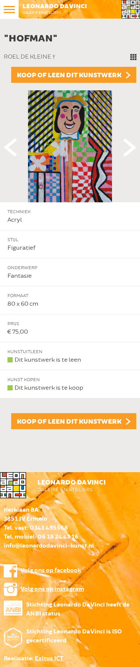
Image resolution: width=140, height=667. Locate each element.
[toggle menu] (9, 9)
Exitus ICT (49, 659)
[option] (70, 229)
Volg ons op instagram (52, 589)
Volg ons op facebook (51, 570)
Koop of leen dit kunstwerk (69, 75)
